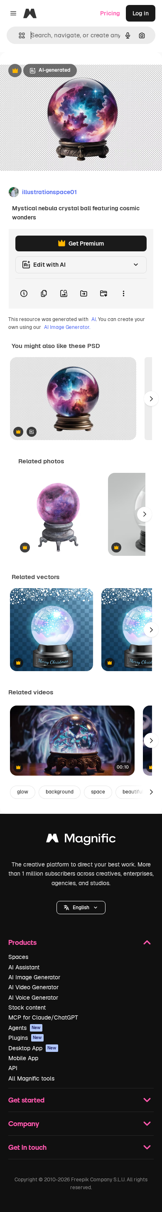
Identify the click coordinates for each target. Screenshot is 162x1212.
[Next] (151, 398)
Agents (24, 1028)
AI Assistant (23, 967)
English (81, 907)
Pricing (110, 13)
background (60, 792)
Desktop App (32, 1048)
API (12, 1068)
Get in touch (27, 1147)
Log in (141, 13)
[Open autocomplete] (18, 35)
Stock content (27, 1007)
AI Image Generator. (67, 327)
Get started (26, 1099)
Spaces (18, 957)
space (98, 792)
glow (22, 792)
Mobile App (23, 1058)
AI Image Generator (34, 977)
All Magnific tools (31, 1078)
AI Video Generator (33, 987)
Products (22, 942)
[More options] (123, 293)
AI (93, 319)
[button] (81, 907)
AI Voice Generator (33, 997)
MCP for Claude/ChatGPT (43, 1017)
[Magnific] (81, 840)
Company (23, 1123)
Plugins (25, 1038)
